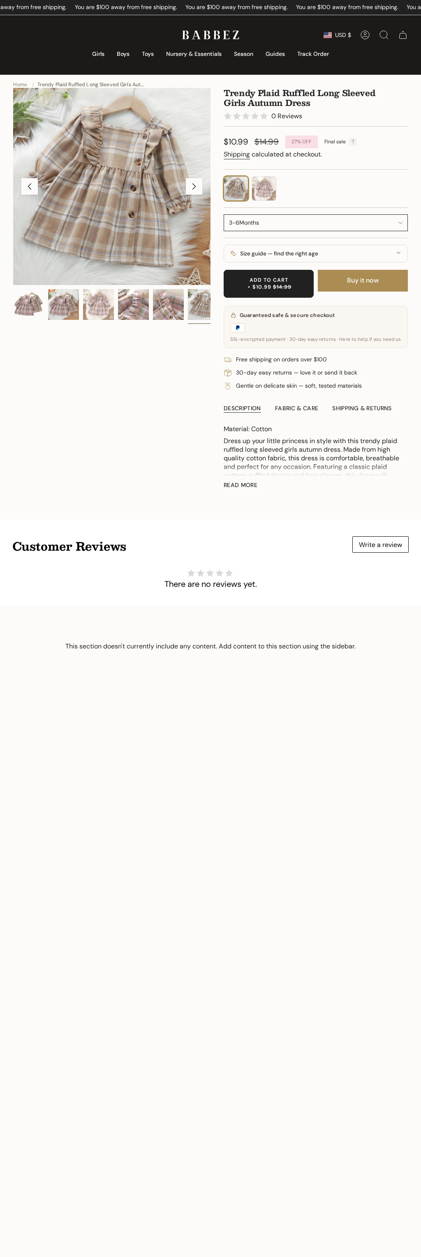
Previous (29, 186)
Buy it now (363, 280)
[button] (98, 54)
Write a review (380, 544)
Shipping (237, 154)
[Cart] (402, 35)
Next (194, 186)
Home (20, 84)
